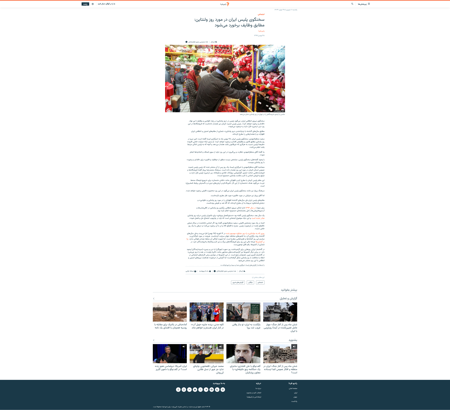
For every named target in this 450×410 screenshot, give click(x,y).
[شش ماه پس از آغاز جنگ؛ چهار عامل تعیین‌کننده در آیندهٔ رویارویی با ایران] (280, 312)
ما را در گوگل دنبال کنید (106, 3)
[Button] (214, 42)
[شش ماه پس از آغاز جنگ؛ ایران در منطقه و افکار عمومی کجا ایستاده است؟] (280, 353)
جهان (295, 397)
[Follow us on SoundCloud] (189, 389)
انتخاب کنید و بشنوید (253, 393)
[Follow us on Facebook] (211, 389)
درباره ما (258, 388)
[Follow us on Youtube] (195, 389)
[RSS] (217, 389)
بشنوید (293, 340)
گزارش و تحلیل (288, 298)
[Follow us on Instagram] (184, 389)
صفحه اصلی (293, 388)
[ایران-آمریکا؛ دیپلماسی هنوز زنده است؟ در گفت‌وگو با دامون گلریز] (170, 353)
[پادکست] (92, 4)
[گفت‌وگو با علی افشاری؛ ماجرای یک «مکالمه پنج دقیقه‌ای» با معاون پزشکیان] (243, 353)
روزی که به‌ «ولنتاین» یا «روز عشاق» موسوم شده (245, 233)
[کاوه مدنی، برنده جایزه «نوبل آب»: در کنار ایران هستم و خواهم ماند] (207, 312)
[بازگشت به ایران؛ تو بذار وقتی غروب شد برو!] (243, 312)
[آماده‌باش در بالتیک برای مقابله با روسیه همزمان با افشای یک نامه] (170, 312)
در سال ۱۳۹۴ (251, 207)
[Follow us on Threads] (178, 389)
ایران (295, 393)
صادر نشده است (257, 218)
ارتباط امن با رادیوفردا (254, 397)
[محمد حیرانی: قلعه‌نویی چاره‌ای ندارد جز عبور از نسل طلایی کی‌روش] (207, 353)
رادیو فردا (261, 31)
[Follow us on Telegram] (206, 389)
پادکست (294, 401)
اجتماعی (261, 14)
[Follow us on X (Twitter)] (200, 389)
